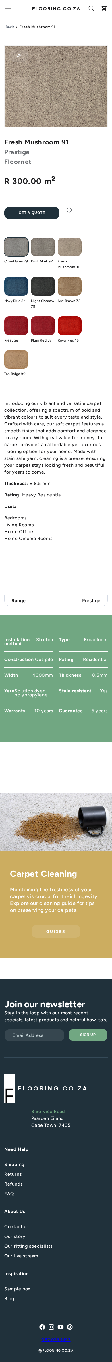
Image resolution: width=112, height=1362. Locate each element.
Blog (9, 1298)
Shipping (14, 1164)
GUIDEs (56, 931)
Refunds (13, 1184)
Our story (14, 1236)
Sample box (17, 1289)
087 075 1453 (55, 1339)
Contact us (16, 1226)
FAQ (9, 1193)
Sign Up (88, 1035)
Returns (13, 1174)
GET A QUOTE (32, 213)
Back (10, 27)
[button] (8, 8)
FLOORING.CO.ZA (57, 1351)
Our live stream (21, 1256)
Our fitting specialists (28, 1246)
